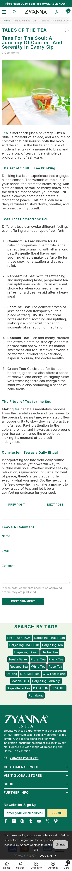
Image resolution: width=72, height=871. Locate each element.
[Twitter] (47, 821)
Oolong (11, 674)
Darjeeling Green (26, 652)
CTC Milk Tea (30, 674)
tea (17, 409)
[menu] (4, 12)
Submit (57, 812)
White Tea (38, 666)
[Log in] (57, 12)
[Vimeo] (55, 821)
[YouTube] (38, 821)
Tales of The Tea (25, 20)
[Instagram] (14, 821)
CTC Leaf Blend (54, 674)
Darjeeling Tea (52, 645)
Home (7, 20)
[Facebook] (5, 821)
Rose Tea (55, 666)
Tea (5, 133)
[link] (20, 865)
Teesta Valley (18, 659)
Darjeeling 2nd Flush (24, 645)
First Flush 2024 (19, 638)
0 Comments (10, 52)
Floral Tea (38, 659)
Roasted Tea (19, 666)
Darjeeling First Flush (49, 638)
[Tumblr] (30, 821)
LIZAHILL (58, 688)
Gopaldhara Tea (18, 688)
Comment (8, 565)
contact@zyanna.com (24, 757)
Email (6, 551)
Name (6, 536)
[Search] (14, 12)
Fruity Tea (56, 659)
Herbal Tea (50, 652)
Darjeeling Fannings (46, 681)
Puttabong (36, 695)
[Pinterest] (22, 821)
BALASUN (40, 688)
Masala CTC (20, 681)
